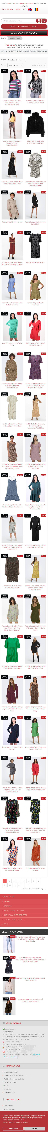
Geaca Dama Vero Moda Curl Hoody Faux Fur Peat (30, 1000)
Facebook (36, 1054)
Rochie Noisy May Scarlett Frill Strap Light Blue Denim (12, 506)
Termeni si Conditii (10, 1082)
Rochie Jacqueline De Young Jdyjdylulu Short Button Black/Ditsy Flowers (35, 385)
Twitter (6, 1057)
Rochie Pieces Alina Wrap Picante (35, 869)
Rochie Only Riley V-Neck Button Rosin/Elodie (12, 587)
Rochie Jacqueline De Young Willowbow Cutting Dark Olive (35, 628)
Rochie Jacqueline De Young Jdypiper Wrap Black (35, 546)
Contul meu (7, 9)
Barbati (8, 906)
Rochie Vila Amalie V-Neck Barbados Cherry (35, 344)
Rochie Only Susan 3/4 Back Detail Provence (12, 304)
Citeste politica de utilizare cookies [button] (15, 1122)
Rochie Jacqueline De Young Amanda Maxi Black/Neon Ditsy (35, 708)
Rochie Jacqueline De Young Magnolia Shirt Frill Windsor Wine (12, 708)
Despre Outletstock (11, 1072)
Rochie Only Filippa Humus (12, 222)
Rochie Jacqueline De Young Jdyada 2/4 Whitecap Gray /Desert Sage (12, 547)
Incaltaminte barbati (15, 915)
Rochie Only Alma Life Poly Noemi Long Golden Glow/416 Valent (35, 587)
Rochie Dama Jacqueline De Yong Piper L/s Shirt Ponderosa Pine (35, 507)
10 (10, 885)
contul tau (11, 3)
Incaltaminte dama (14, 910)
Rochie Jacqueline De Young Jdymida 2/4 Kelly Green (12, 667)
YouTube (14, 1057)
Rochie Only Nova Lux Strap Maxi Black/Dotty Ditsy (12, 183)
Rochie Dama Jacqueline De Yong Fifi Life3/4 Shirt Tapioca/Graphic (35, 183)
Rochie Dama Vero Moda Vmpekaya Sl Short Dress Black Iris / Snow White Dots (30, 959)
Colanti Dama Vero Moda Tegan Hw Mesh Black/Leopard (12, 143)
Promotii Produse (14, 920)
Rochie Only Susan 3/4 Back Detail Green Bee (35, 748)
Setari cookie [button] (13, 1128)
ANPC (6, 1086)
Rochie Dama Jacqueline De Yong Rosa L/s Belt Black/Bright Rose (12, 830)
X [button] (44, 1112)
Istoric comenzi (9, 1109)
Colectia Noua (15, 38)
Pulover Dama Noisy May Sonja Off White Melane (30, 979)
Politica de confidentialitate (14, 1079)
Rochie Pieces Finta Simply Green (12, 344)
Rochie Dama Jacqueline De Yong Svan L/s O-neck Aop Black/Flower (35, 830)
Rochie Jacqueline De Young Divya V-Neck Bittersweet (35, 789)
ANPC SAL (8, 1089)
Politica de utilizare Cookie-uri (15, 1075)
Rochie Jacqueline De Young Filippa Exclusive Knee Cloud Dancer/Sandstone (12, 466)
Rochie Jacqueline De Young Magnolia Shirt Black (35, 667)
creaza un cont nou (26, 3)
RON (24, 9)
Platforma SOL (9, 1093)
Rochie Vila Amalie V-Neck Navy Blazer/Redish (12, 869)
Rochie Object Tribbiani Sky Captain (12, 748)
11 (15, 885)
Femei (7, 901)
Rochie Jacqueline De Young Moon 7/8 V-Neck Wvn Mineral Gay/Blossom (12, 628)
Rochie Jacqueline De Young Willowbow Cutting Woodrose (35, 466)
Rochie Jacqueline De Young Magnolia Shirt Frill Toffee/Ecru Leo (12, 385)
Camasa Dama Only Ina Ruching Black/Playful (35, 102)
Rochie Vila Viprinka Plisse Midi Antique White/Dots (12, 425)
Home (3, 38)
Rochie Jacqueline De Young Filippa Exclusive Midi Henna (12, 263)
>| (27, 885)
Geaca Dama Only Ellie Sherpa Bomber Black (35, 142)
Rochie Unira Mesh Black (35, 262)
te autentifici (21, 45)
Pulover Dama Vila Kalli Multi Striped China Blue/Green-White (12, 102)
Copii (6, 924)
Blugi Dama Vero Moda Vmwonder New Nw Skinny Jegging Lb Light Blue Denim (30, 939)
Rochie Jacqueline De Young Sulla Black (35, 223)
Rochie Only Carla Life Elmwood (35, 304)
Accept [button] (34, 1128)
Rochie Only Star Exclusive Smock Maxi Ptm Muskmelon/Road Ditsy (35, 426)
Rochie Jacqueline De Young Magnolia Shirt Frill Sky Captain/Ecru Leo (12, 789)
